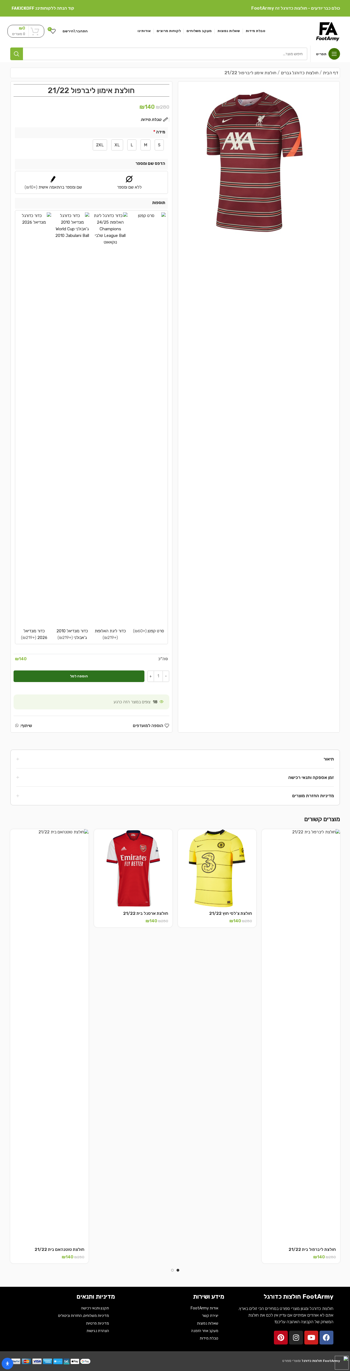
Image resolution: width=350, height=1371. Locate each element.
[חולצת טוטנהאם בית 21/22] (49, 1036)
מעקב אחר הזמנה (204, 1330)
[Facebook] (326, 1337)
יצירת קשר (210, 1315)
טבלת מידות (209, 1338)
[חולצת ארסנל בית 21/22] (133, 868)
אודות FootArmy (204, 1308)
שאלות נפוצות (207, 1323)
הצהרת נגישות (98, 1330)
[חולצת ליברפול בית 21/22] (301, 1036)
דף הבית (330, 72)
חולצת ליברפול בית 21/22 (312, 1249)
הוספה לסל (79, 676)
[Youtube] (311, 1337)
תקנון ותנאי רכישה (95, 1308)
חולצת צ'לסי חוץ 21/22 (230, 913)
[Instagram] (296, 1337)
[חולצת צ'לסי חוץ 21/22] (217, 868)
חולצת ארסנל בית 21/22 (145, 913)
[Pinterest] (281, 1337)
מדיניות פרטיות (97, 1323)
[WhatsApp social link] (17, 726)
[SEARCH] (16, 53)
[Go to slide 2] (172, 1270)
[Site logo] (327, 30)
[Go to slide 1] (178, 1270)
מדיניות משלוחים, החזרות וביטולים (83, 1315)
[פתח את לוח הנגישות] (7, 1363)
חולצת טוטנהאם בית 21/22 (59, 1249)
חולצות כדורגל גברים (299, 72)
